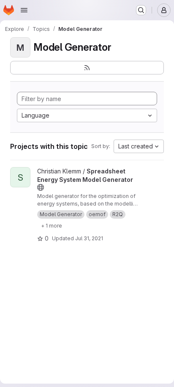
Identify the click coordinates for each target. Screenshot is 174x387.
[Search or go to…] (141, 10)
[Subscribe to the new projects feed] (87, 67)
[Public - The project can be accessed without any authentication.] (40, 187)
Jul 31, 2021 (89, 238)
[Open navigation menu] (24, 10)
